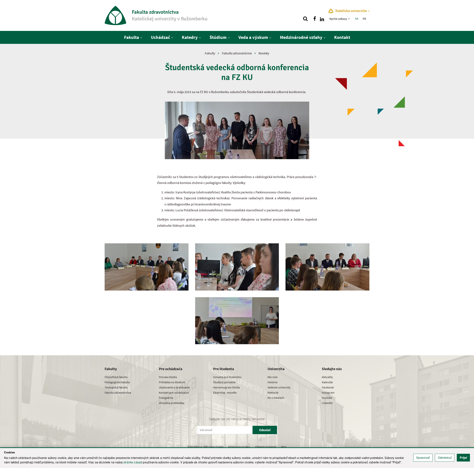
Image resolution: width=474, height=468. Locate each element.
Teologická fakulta (116, 387)
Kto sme (273, 377)
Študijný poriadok (224, 382)
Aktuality (327, 377)
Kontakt (342, 37)
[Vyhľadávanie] (305, 18)
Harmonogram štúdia (226, 387)
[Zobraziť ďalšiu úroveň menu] (349, 18)
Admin (283, 446)
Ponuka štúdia (168, 377)
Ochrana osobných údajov (239, 446)
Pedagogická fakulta (117, 382)
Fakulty (210, 53)
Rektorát (273, 392)
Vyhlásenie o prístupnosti (266, 446)
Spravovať (423, 457)
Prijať (463, 457)
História (272, 382)
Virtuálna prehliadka (171, 403)
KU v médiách (276, 398)
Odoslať (265, 430)
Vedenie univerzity (279, 387)
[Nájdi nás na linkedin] (322, 18)
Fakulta (131, 37)
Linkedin (327, 403)
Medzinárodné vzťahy (301, 37)
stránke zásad (132, 462)
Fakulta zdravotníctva (237, 53)
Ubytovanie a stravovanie (174, 387)
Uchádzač (160, 37)
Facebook (328, 387)
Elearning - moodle (225, 392)
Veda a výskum (253, 37)
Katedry (190, 37)
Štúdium (218, 37)
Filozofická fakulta (116, 377)
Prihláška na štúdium (172, 382)
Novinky (263, 53)
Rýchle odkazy (338, 19)
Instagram (328, 392)
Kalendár (327, 382)
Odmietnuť (444, 457)
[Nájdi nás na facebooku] (314, 18)
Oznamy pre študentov (227, 377)
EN (364, 18)
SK (356, 18)
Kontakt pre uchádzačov (174, 392)
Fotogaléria (166, 398)
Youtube (327, 398)
